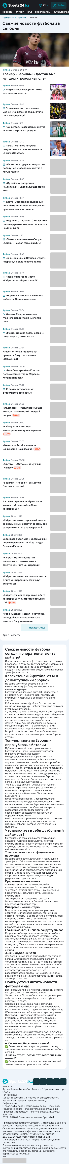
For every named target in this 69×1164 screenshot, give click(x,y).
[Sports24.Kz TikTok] (56, 1081)
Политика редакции (40, 1111)
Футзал (6, 1089)
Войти (61, 5)
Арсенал (22, 1100)
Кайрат (6, 1097)
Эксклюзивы (42, 12)
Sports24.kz (8, 17)
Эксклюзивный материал (19, 1015)
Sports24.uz (9, 1114)
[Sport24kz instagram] (63, 1081)
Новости (8, 12)
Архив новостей (11, 635)
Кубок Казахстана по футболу (21, 703)
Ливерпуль (53, 1097)
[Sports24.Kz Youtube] (49, 1081)
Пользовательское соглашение (40, 1108)
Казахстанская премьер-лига (21, 692)
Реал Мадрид (10, 1100)
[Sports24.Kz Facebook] (36, 1081)
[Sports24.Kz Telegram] (43, 1081)
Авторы (55, 1111)
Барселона (17, 1097)
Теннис (15, 1089)
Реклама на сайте (12, 1108)
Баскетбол (25, 1089)
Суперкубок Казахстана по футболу (25, 711)
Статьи (6, 1091)
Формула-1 (37, 1089)
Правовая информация (15, 1111)
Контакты (19, 1105)
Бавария (32, 1100)
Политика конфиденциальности (42, 1105)
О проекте (8, 1105)
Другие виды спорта (55, 1089)
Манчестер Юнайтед (35, 1097)
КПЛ (29, 12)
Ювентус (42, 1100)
